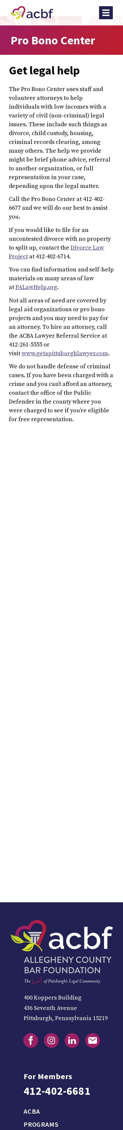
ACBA (32, 1111)
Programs (41, 1124)
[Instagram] (51, 1040)
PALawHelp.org (36, 287)
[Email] (92, 1040)
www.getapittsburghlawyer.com (65, 353)
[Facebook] (30, 1040)
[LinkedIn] (72, 1040)
